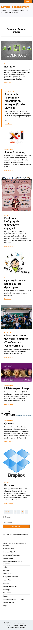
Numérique (7, 64)
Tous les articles (9, 91)
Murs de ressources (10, 586)
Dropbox (9, 485)
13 (22, 512)
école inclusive (8, 558)
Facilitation (6, 570)
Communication (8, 549)
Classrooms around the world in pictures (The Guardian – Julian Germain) (16, 340)
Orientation (7, 593)
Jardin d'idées (7, 580)
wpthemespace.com (16, 627)
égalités (5, 567)
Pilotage (5, 596)
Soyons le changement (15, 6)
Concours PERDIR (9, 552)
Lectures (6, 583)
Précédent (8, 512)
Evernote (9, 66)
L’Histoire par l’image (16, 388)
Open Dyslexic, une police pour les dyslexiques (15, 284)
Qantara (9, 423)
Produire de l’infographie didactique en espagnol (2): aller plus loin (15, 101)
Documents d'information (12, 555)
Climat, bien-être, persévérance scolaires (14, 544)
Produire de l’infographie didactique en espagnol (12, 223)
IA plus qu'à (7, 573)
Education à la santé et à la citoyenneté (12, 563)
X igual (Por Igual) (14, 152)
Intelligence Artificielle (11, 577)
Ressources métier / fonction (13, 599)
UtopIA (5, 606)
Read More (7, 83)
